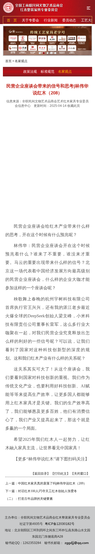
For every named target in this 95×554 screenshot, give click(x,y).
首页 (8, 61)
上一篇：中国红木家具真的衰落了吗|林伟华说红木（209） (46, 483)
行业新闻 (51, 20)
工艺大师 (88, 20)
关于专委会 (30, 20)
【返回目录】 (40, 473)
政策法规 (30, 72)
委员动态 (69, 20)
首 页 (12, 20)
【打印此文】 (60, 473)
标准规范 (48, 72)
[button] (40, 53)
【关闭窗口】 (80, 473)
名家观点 (65, 72)
